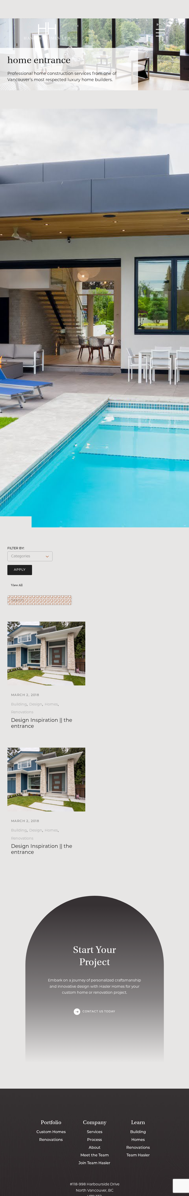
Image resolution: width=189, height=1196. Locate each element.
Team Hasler (138, 1155)
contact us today (99, 1011)
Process (94, 1140)
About (94, 1148)
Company (94, 1122)
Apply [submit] (20, 570)
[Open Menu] (160, 32)
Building (19, 704)
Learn (138, 1122)
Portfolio (51, 1122)
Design (35, 704)
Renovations (22, 712)
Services (94, 1132)
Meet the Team (94, 1155)
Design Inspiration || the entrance (41, 723)
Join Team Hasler (94, 1163)
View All (17, 585)
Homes (51, 704)
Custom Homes (51, 1132)
